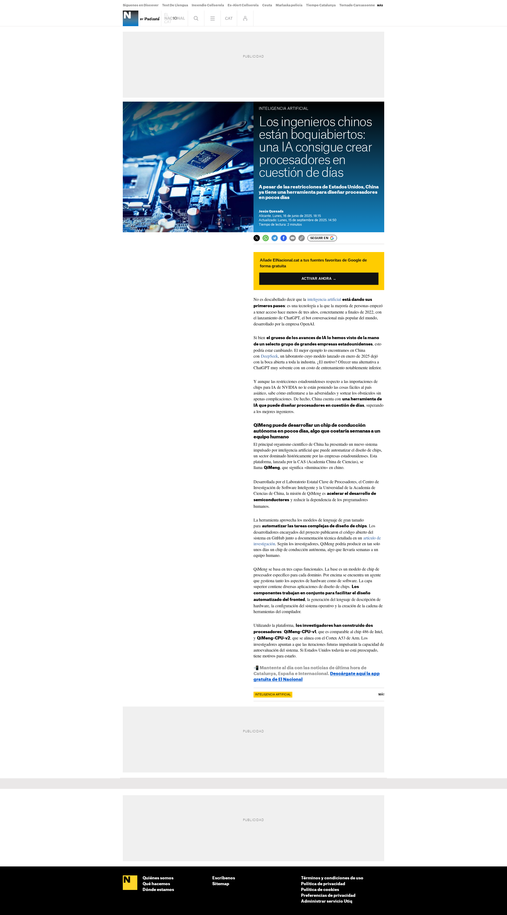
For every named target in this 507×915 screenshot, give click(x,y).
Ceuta (267, 5)
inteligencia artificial (324, 299)
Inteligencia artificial (273, 694)
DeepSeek (269, 356)
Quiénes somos (158, 878)
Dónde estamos (158, 890)
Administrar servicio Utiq (326, 901)
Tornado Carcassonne (357, 5)
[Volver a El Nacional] (174, 18)
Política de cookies (320, 890)
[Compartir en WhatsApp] (265, 238)
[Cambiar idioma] (229, 18)
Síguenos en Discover (140, 5)
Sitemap (220, 884)
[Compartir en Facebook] (283, 238)
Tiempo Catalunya (321, 5)
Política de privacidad (323, 884)
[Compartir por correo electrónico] (292, 238)
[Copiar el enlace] (301, 238)
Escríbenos (223, 878)
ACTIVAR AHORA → (319, 279)
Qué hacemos (156, 884)
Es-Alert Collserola (243, 5)
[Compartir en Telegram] (274, 238)
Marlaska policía (289, 5)
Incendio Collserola (208, 5)
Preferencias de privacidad (328, 896)
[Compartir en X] (256, 238)
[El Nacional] (130, 883)
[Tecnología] (130, 18)
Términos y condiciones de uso (332, 878)
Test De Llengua (175, 5)
